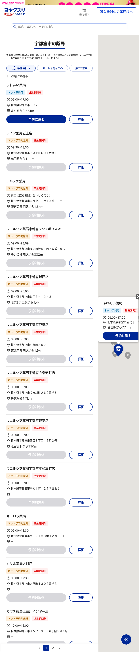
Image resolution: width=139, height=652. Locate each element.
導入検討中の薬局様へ (116, 11)
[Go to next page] (60, 648)
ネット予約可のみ (53, 68)
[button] (49, 98)
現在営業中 (81, 68)
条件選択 (22, 68)
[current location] (126, 639)
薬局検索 (84, 14)
